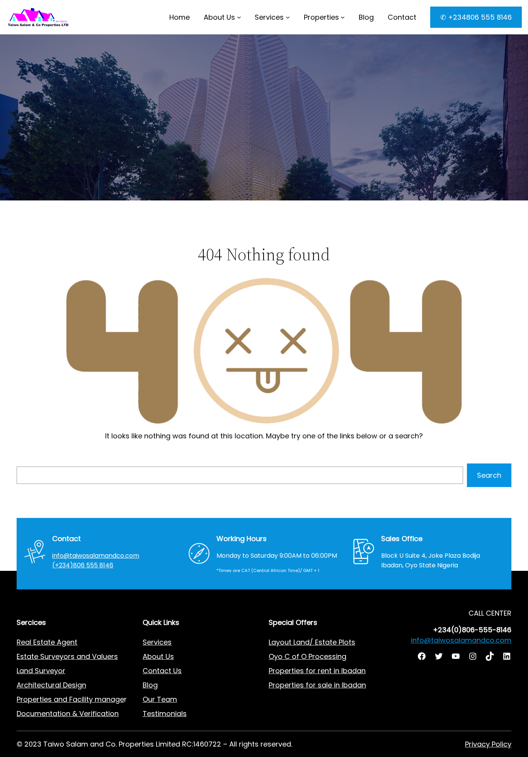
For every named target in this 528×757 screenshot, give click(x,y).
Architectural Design (51, 685)
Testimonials (165, 713)
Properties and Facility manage (70, 699)
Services (269, 17)
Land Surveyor (41, 671)
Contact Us (162, 671)
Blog (150, 685)
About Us (219, 17)
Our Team (160, 699)
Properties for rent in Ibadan (317, 671)
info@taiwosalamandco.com (95, 555)
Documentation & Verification (68, 713)
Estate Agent (55, 642)
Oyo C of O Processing (307, 656)
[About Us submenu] (239, 17)
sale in (328, 685)
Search (489, 475)
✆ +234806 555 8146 (476, 17)
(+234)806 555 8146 (82, 565)
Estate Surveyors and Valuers (67, 656)
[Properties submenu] (343, 17)
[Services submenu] (288, 17)
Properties (321, 17)
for (311, 685)
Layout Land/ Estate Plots (312, 642)
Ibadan (354, 685)
